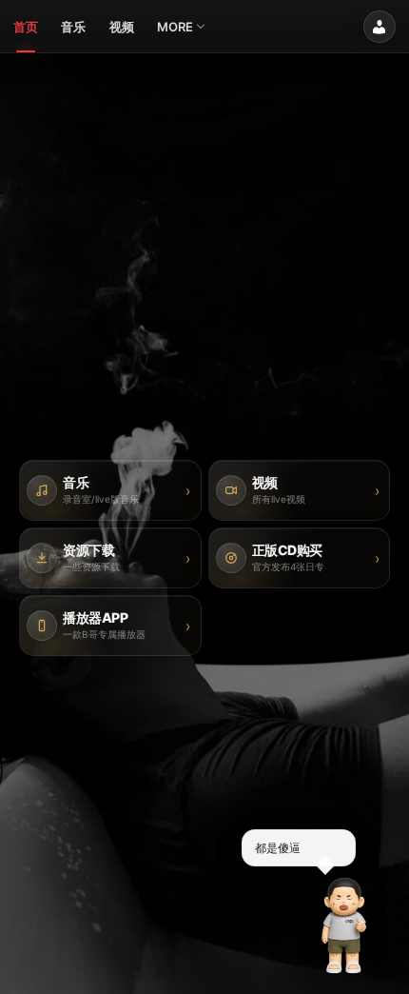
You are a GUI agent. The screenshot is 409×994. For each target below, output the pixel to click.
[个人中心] (379, 26)
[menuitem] (25, 26)
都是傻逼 (278, 847)
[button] (344, 925)
